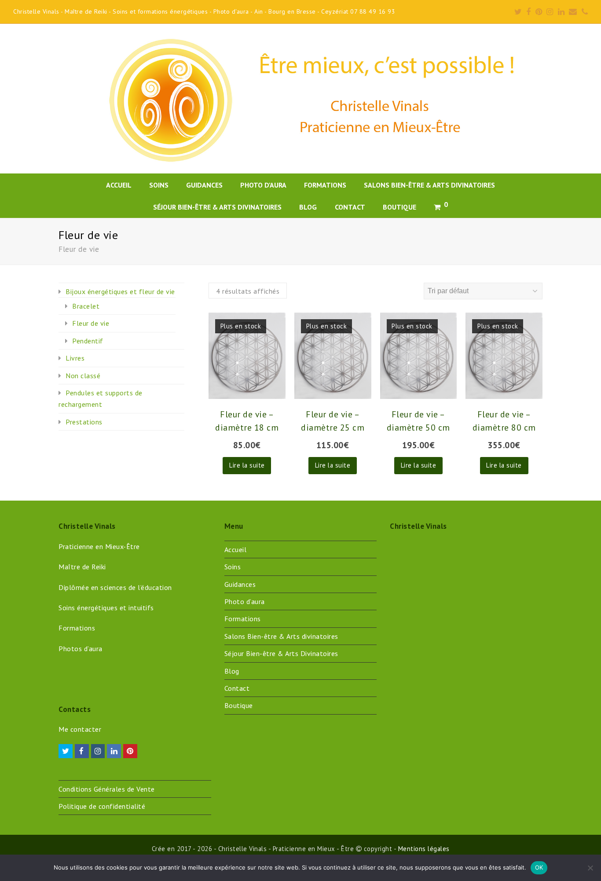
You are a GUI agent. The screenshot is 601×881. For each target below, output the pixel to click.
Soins (232, 566)
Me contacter (80, 729)
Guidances (240, 584)
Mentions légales (424, 848)
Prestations (84, 421)
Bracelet (85, 306)
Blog (231, 671)
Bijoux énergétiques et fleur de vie (120, 291)
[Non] (590, 867)
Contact (237, 688)
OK (539, 867)
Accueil (235, 549)
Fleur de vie (90, 323)
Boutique (238, 705)
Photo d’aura (244, 601)
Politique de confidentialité (102, 806)
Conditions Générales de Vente (107, 789)
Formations (242, 618)
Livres (75, 358)
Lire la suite (247, 465)
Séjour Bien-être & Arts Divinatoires (281, 653)
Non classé (83, 375)
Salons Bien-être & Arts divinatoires (281, 636)
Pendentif (87, 340)
